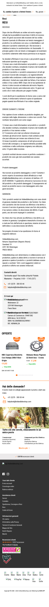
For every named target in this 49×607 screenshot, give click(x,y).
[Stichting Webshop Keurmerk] (11, 550)
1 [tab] (16, 375)
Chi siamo (5, 519)
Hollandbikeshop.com (25, 591)
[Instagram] (8, 474)
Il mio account (7, 483)
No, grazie (39, 12)
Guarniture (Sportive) (8, 439)
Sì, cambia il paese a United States (17, 12)
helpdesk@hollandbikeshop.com (19, 287)
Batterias (27, 439)
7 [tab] (25, 375)
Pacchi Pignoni (6, 441)
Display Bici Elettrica (30, 441)
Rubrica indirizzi (7, 489)
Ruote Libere (6, 443)
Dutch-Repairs (7, 531)
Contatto (5, 501)
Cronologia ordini (8, 486)
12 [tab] (32, 375)
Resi (3, 507)
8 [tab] (26, 375)
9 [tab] (28, 375)
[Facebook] (3, 474)
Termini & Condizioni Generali (12, 525)
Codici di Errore (7, 510)
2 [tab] (18, 375)
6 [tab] (23, 375)
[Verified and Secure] (6, 559)
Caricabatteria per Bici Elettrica (34, 443)
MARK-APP (42, 591)
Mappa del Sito (7, 528)
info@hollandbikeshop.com (12, 178)
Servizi (4, 498)
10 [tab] (29, 375)
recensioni (18, 542)
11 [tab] (31, 375)
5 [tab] (22, 375)
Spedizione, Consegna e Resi (12, 504)
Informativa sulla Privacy (10, 522)
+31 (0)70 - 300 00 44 (16, 284)
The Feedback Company (10, 545)
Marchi (4, 534)
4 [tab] (21, 375)
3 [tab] (19, 375)
